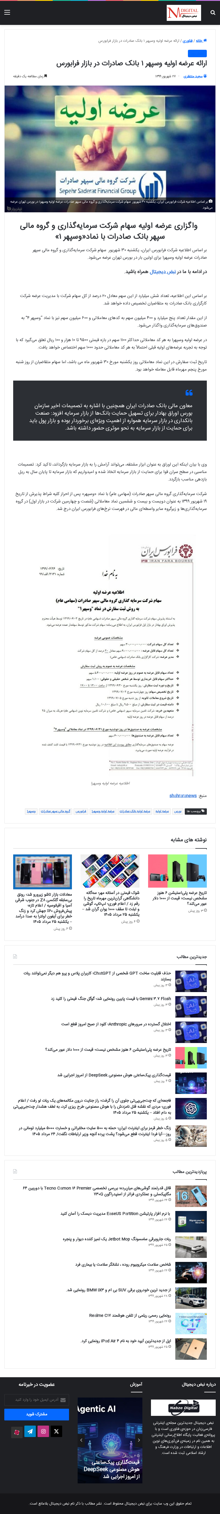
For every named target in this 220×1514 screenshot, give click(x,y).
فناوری (187, 41)
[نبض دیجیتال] (184, 13)
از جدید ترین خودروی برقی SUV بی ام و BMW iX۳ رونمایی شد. (118, 1290)
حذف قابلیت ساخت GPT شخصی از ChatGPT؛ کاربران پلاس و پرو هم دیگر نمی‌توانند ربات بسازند (97, 976)
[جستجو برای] (213, 15)
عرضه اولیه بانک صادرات (135, 811)
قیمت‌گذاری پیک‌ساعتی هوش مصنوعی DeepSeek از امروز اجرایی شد (114, 1075)
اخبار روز (197, 53)
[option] (102, 1440)
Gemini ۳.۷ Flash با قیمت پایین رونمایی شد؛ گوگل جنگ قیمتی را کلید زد (111, 999)
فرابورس (81, 811)
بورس (177, 811)
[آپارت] (17, 1432)
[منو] (7, 15)
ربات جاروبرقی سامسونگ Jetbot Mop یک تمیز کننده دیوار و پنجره (117, 1239)
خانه (199, 41)
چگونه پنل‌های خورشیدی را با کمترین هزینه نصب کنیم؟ (103, 1473)
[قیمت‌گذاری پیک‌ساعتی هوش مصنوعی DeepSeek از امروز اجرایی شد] (191, 1083)
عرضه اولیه (162, 811)
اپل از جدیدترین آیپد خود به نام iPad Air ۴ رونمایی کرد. (125, 1341)
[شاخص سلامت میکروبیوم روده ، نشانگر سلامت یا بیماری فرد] (191, 1272)
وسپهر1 (31, 811)
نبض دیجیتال (163, 272)
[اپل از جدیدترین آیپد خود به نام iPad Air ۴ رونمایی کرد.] (191, 1349)
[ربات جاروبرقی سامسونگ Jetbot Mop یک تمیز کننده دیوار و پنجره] (191, 1247)
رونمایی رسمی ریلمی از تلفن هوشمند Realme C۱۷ (130, 1315)
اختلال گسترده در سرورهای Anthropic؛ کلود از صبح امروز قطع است (116, 1024)
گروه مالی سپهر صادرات (55, 811)
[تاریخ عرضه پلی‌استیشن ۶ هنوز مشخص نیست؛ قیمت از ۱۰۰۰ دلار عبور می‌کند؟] (177, 871)
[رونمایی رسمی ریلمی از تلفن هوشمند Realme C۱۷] (191, 1323)
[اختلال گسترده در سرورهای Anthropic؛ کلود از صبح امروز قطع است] (191, 1032)
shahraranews (183, 795)
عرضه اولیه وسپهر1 (103, 811)
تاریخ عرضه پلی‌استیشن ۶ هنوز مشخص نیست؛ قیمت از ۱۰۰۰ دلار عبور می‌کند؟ (180, 898)
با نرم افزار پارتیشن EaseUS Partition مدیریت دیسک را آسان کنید (115, 1213)
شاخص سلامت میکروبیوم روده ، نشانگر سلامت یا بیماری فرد (123, 1264)
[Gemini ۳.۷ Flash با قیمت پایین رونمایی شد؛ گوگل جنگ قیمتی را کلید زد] (191, 1007)
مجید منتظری (193, 76)
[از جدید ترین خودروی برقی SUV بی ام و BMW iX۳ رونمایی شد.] (191, 1298)
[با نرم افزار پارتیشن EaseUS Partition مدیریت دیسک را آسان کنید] (191, 1221)
